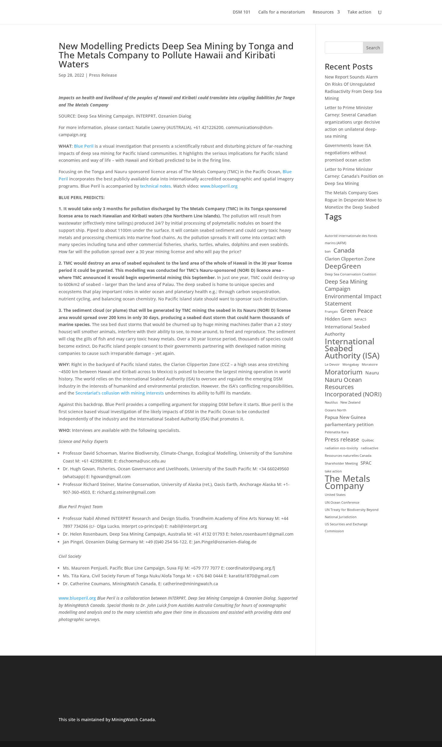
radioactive (369, 448)
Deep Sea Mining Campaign (346, 285)
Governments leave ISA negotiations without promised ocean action (348, 153)
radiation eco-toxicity (341, 448)
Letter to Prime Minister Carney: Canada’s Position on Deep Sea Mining (354, 176)
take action (333, 471)
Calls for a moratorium (281, 12)
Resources (323, 12)
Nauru (372, 373)
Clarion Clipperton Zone (350, 259)
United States (335, 495)
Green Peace (356, 310)
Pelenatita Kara (336, 432)
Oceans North (335, 410)
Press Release (103, 75)
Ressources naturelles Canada (348, 455)
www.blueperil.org (219, 186)
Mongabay (350, 364)
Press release (342, 439)
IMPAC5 (360, 319)
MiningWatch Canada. (134, 719)
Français (331, 311)
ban (328, 251)
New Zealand (350, 402)
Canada (344, 250)
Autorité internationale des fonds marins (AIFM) (351, 239)
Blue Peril (84, 146)
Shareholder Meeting (341, 463)
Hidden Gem (338, 319)
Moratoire (370, 364)
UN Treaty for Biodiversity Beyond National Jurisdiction (352, 513)
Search (373, 48)
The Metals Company (347, 482)
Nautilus (331, 402)
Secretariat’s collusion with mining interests (119, 393)
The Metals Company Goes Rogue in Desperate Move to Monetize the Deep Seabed (353, 200)
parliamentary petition (349, 424)
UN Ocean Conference (342, 502)
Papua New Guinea (345, 417)
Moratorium (344, 372)
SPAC (366, 463)
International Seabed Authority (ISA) (352, 348)
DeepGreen (343, 266)
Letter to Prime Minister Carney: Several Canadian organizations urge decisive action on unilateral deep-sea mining (352, 122)
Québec (368, 440)
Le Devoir (332, 364)
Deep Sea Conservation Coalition (350, 274)
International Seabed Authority (347, 330)
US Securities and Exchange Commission (346, 527)
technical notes (155, 186)
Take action (359, 12)
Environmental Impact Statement (353, 300)
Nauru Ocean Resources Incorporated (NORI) (353, 387)
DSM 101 (241, 12)
